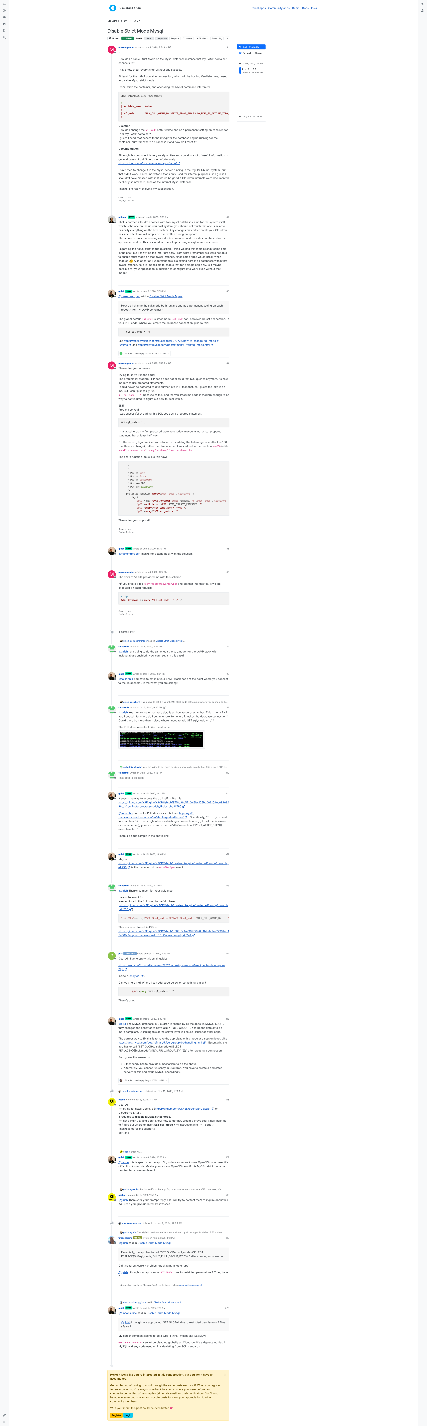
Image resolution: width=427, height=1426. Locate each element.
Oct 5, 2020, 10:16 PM (154, 854)
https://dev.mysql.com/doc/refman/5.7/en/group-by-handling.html (160, 1042)
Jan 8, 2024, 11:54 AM (147, 1195)
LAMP (139, 38)
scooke (126, 1223)
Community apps (279, 8)
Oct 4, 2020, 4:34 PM (154, 674)
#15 (227, 1018)
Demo (296, 8)
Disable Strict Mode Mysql (165, 296)
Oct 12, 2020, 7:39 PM (158, 953)
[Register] (423, 10)
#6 (228, 572)
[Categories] (4, 4)
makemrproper (126, 47)
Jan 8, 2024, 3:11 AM (146, 1099)
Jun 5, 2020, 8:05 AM (157, 217)
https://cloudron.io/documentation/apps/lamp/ (147, 163)
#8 (228, 674)
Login (128, 1415)
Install (314, 8)
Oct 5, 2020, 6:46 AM (151, 707)
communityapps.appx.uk (190, 1285)
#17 (227, 1157)
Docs (305, 8)
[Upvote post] (221, 207)
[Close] (225, 1374)
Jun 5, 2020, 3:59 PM (154, 291)
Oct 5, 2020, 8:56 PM (151, 772)
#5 (228, 548)
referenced (137, 1091)
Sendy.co (133, 976)
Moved (115, 38)
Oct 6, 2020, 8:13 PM (151, 885)
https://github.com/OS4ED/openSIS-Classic (182, 1108)
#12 (227, 854)
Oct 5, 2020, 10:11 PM (154, 793)
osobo (121, 1099)
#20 (227, 1308)
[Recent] (4, 10)
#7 (228, 646)
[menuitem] (423, 4)
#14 (227, 953)
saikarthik (123, 646)
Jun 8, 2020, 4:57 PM (156, 572)
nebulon (122, 217)
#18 (227, 1195)
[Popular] (4, 24)
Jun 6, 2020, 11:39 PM (154, 548)
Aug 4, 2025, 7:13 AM (154, 1308)
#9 (228, 707)
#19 (227, 1238)
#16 (227, 1099)
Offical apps (258, 8)
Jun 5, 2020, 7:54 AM (156, 47)
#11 (227, 793)
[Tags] (4, 17)
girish (121, 291)
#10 (227, 772)
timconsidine (125, 1238)
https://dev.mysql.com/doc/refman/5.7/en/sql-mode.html (174, 344)
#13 (227, 885)
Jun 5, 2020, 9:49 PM (156, 363)
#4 (228, 363)
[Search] (4, 37)
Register (116, 1415)
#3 (228, 291)
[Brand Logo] (113, 8)
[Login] (423, 4)
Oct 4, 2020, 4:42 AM (151, 646)
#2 (228, 217)
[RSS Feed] (227, 38)
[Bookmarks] (4, 30)
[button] (4, 1415)
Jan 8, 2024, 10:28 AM (154, 1157)
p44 (120, 953)
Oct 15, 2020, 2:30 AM (154, 1018)
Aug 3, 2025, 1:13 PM (164, 1238)
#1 (228, 47)
